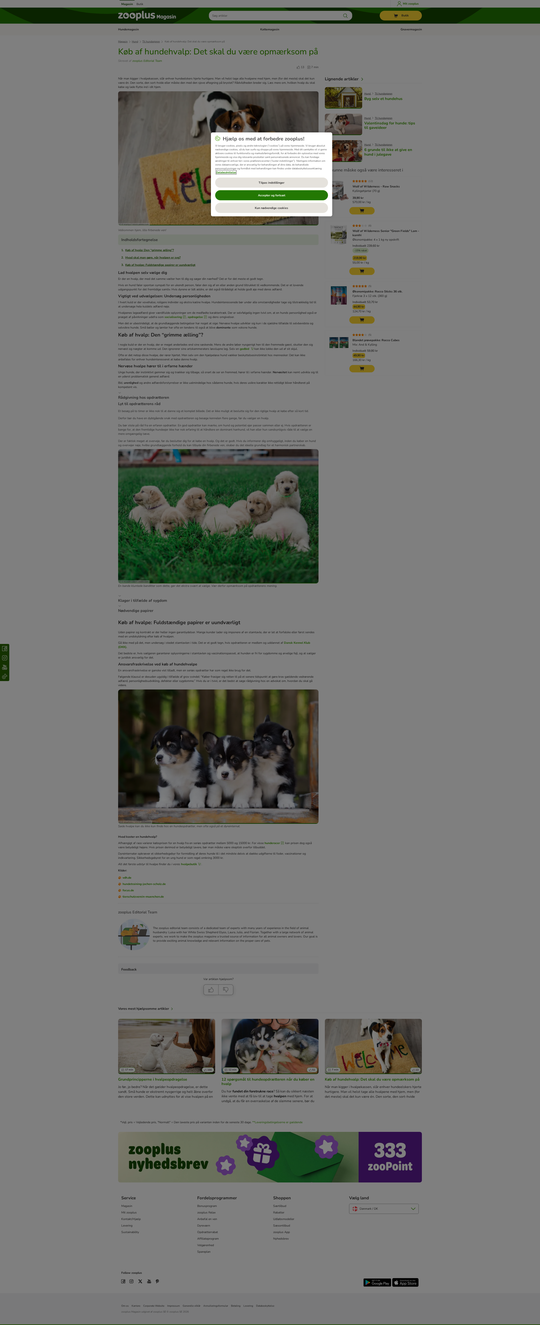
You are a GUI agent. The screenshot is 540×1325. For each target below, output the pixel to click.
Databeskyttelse (226, 172)
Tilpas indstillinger (271, 183)
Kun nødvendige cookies (271, 208)
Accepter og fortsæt (271, 195)
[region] (271, 174)
